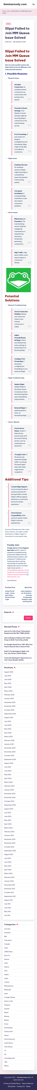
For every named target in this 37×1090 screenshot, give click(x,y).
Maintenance (8, 986)
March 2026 (8, 691)
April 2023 (8, 824)
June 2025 (7, 725)
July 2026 (7, 676)
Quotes (6, 1009)
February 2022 (9, 877)
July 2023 (7, 813)
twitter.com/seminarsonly (16, 574)
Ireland (6, 967)
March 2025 (8, 736)
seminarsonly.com (13, 577)
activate (7, 929)
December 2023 (9, 794)
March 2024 (8, 782)
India (6, 963)
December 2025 (9, 702)
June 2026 (8, 679)
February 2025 (9, 740)
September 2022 (10, 851)
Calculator (8, 940)
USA (5, 1062)
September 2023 (10, 805)
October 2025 (9, 710)
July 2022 (7, 858)
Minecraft (7, 990)
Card (6, 948)
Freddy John (13, 545)
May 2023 (7, 820)
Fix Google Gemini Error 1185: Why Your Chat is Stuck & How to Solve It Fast (18, 645)
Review (6, 1016)
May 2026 (7, 683)
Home (4, 11)
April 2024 (8, 778)
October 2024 (9, 756)
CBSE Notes (8, 952)
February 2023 (9, 832)
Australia (7, 933)
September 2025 (10, 714)
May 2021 (7, 911)
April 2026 (8, 687)
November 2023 (9, 797)
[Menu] (33, 4)
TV (5, 1050)
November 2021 (9, 889)
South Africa (8, 1043)
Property (7, 1005)
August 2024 (8, 763)
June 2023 (7, 816)
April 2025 (8, 733)
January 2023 (9, 835)
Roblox (6, 1020)
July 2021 (7, 904)
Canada (7, 944)
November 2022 (9, 843)
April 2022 (8, 870)
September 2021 (10, 896)
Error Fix (7, 955)
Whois (6, 1066)
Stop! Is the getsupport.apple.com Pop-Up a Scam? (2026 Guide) (16, 652)
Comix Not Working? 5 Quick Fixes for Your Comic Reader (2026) (18, 659)
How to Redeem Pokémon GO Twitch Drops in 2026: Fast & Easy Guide (17, 639)
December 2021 (9, 885)
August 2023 (8, 809)
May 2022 (7, 866)
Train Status (8, 1047)
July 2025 (7, 721)
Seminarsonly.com (15, 4)
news (8, 11)
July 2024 (7, 767)
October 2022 (9, 847)
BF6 (5, 936)
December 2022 (9, 839)
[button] (12, 580)
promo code (8, 1001)
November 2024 (10, 752)
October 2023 (9, 801)
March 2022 (8, 873)
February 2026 (9, 695)
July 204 (7, 915)
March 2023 (8, 828)
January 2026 (9, 698)
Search (7, 612)
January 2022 (9, 881)
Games (6, 959)
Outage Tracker (9, 997)
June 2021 (7, 908)
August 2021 (8, 900)
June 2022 (7, 862)
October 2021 (9, 892)
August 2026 (8, 672)
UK (5, 1054)
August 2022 (8, 854)
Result (6, 1012)
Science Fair (8, 1031)
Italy (5, 971)
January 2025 (9, 744)
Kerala (6, 974)
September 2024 (10, 759)
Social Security (9, 1039)
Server (6, 1035)
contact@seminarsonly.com (17, 570)
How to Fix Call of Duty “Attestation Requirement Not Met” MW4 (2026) (17, 632)
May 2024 (7, 775)
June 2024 (8, 771)
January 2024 (9, 790)
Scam (6, 1024)
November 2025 (9, 706)
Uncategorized (9, 1058)
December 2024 (10, 748)
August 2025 (8, 717)
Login (6, 978)
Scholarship (8, 1028)
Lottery (6, 982)
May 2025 (7, 729)
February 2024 (9, 786)
